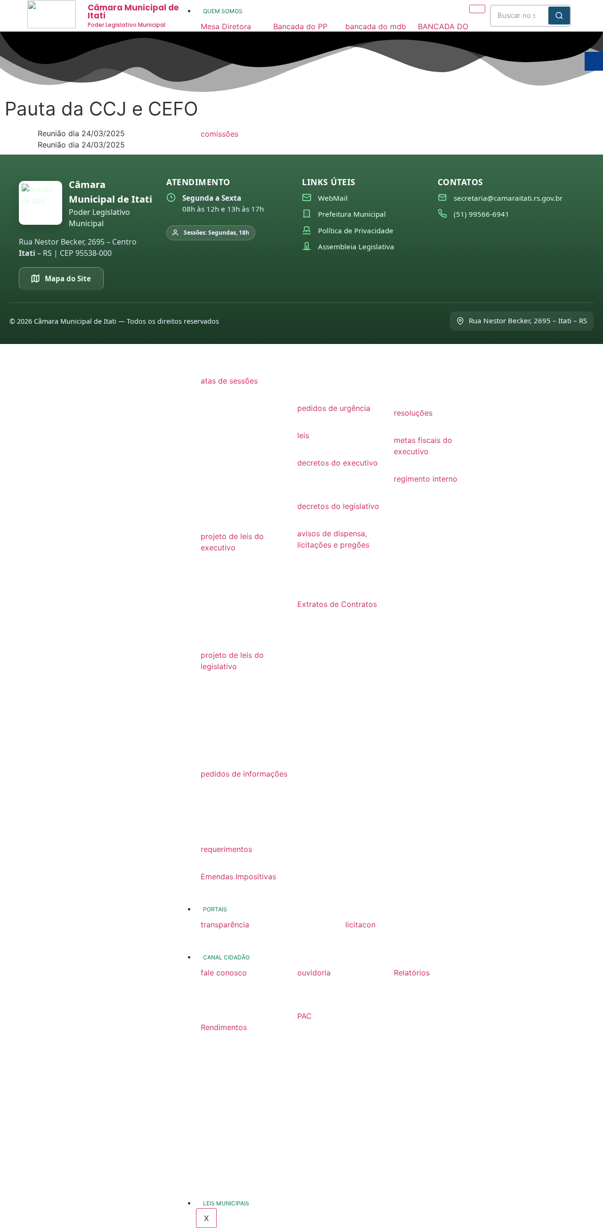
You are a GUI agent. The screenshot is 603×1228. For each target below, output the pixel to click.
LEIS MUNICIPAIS (226, 1203)
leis (303, 435)
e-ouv (307, 1000)
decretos (313, 490)
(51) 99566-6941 (481, 214)
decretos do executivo (337, 462)
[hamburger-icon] (477, 9)
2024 (210, 424)
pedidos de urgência (333, 408)
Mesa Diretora (226, 26)
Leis (304, 446)
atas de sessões (229, 380)
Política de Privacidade (355, 230)
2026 (210, 559)
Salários (215, 1038)
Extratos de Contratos (337, 604)
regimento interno (425, 478)
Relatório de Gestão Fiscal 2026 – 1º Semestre (429, 995)
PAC (304, 1016)
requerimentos (226, 849)
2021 (209, 472)
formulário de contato (336, 984)
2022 (210, 348)
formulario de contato (240, 984)
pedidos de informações (244, 773)
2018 (209, 520)
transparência (225, 924)
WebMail (333, 198)
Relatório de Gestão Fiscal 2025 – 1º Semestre (429, 1072)
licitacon (360, 924)
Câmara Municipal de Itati (133, 11)
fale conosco (224, 972)
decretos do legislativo (338, 506)
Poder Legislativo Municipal (126, 25)
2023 (210, 440)
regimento (412, 490)
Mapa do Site (68, 278)
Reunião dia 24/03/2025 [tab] (81, 133)
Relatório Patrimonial (431, 1154)
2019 (209, 504)
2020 (210, 488)
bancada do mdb (375, 26)
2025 (210, 575)
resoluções (413, 413)
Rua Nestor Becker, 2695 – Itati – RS (528, 320)
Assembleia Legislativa (356, 246)
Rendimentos (224, 1027)
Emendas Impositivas (238, 876)
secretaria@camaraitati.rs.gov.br (508, 198)
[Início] (40, 203)
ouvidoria (314, 972)
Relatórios (412, 972)
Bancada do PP (300, 26)
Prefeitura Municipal (352, 214)
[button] (232, 26)
